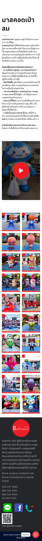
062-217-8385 (10, 486)
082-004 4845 (9, 490)
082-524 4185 (9, 494)
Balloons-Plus (9, 440)
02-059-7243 (9, 498)
